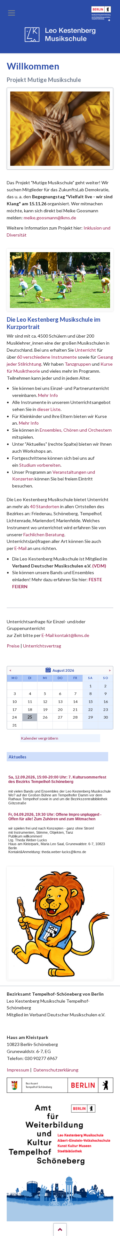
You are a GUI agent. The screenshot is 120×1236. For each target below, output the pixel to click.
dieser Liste (48, 409)
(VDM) (99, 565)
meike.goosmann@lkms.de (50, 217)
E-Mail (20, 548)
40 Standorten (44, 506)
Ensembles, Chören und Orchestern (76, 430)
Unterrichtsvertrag (42, 645)
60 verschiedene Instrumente (47, 357)
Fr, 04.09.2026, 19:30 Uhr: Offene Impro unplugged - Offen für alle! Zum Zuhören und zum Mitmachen (54, 816)
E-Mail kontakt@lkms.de (65, 635)
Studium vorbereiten (39, 465)
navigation (11, 13)
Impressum (18, 1069)
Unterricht (85, 350)
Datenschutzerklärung (56, 1069)
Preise (13, 645)
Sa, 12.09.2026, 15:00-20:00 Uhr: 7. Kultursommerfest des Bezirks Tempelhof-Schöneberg (57, 779)
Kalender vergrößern (39, 738)
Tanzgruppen (78, 364)
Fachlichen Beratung (43, 534)
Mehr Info (48, 395)
